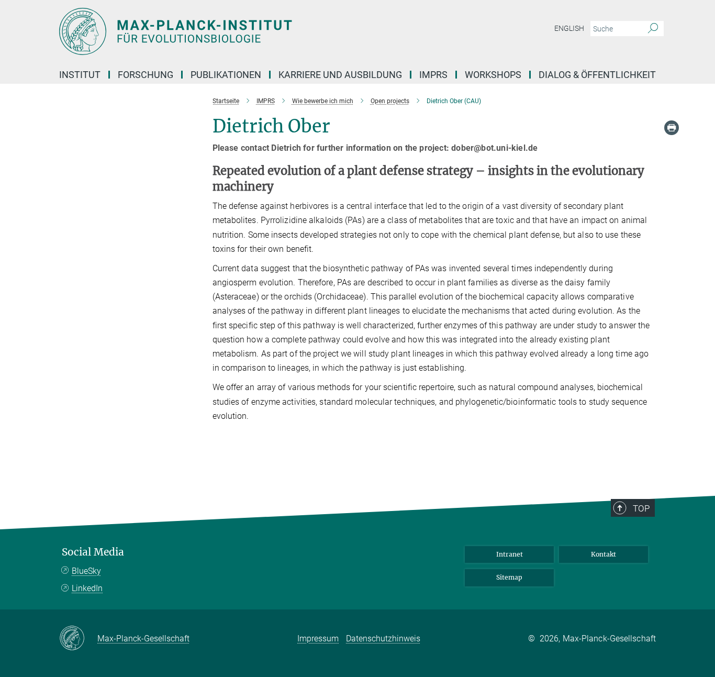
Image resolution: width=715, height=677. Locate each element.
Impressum (318, 638)
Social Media (93, 552)
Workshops (493, 75)
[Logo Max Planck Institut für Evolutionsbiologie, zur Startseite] (255, 31)
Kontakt (603, 554)
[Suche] (653, 28)
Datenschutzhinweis (383, 638)
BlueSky (86, 571)
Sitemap (509, 577)
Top (641, 508)
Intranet (509, 554)
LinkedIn (87, 588)
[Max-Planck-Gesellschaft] (78, 638)
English (569, 28)
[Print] (671, 128)
